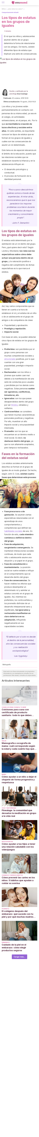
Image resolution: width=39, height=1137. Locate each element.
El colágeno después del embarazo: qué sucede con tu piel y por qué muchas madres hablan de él (17, 914)
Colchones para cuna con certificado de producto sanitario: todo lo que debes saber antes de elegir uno (17, 712)
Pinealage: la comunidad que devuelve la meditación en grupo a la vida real (19, 813)
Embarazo (6, 942)
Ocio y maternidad (9, 808)
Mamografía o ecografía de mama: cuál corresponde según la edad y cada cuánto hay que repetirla (18, 746)
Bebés (4, 774)
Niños (4, 9)
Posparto (5, 909)
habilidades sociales (13, 531)
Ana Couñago (22, 94)
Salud (4, 741)
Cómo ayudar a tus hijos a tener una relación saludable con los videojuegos (18, 847)
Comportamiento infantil (10, 12)
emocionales (10, 359)
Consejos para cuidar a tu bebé (14, 707)
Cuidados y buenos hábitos (12, 875)
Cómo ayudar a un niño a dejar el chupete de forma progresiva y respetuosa (19, 779)
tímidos (14, 405)
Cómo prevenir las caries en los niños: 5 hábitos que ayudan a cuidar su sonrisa (18, 880)
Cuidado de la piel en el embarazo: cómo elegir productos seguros (14, 947)
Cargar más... (19, 957)
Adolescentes (7, 841)
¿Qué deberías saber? (15, 9)
